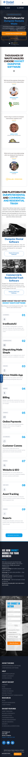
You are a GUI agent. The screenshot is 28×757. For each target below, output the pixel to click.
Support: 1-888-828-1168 (8, 737)
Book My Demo (14, 643)
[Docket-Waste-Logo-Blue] (8, 2)
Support (21, 7)
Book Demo (17, 753)
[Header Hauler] (14, 224)
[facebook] (4, 743)
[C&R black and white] (14, 260)
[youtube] (8, 743)
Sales (8, 7)
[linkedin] (12, 743)
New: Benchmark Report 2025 (14, 14)
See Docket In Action (13, 535)
